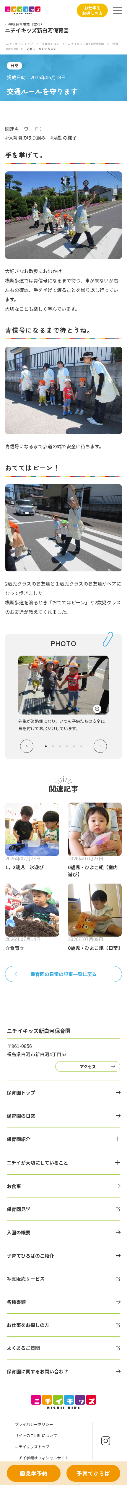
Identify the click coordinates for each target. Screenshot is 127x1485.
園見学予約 (34, 1473)
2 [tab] (53, 746)
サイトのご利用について (36, 1435)
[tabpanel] (63, 694)
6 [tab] (81, 746)
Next (100, 746)
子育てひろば (93, 1473)
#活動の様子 (63, 137)
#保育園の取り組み (25, 137)
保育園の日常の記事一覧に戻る (63, 974)
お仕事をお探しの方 (92, 10)
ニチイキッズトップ (19, 44)
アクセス (88, 1066)
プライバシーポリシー (34, 1424)
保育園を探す (50, 44)
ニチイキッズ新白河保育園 (86, 44)
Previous (26, 746)
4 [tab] (67, 746)
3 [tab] (60, 746)
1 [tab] (46, 746)
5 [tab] (74, 746)
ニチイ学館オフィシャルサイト (42, 1458)
